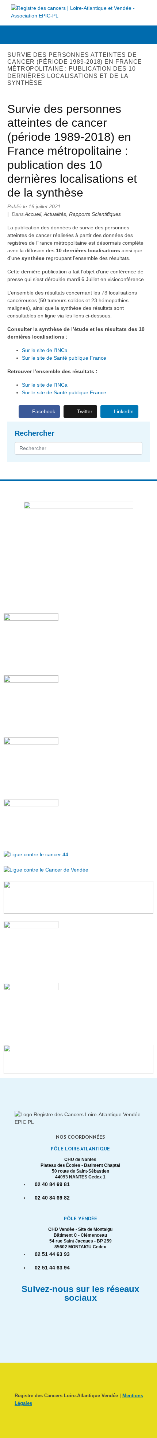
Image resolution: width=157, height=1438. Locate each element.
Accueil (33, 214)
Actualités (55, 214)
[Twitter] (91, 1318)
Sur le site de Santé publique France (64, 358)
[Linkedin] (70, 1318)
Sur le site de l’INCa (45, 350)
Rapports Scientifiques (95, 214)
